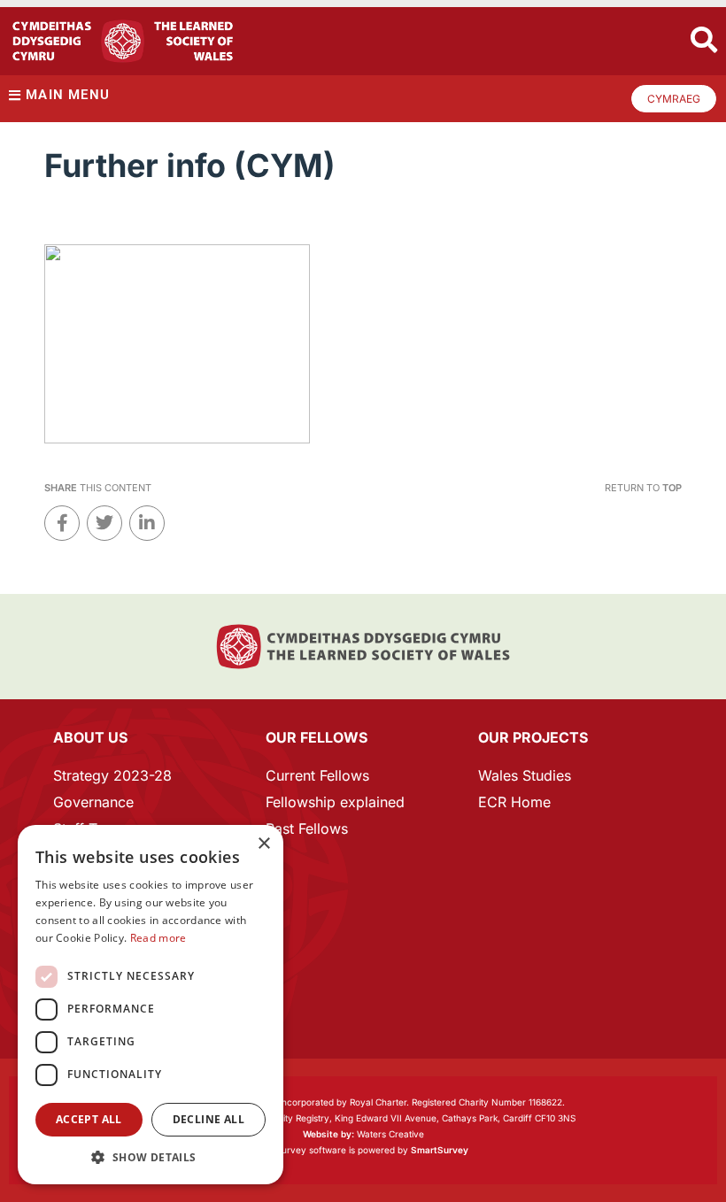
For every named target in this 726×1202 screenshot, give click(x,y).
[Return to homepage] (122, 41)
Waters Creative (363, 1134)
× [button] (263, 844)
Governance (93, 802)
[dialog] (150, 1004)
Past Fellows (307, 828)
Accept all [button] (89, 1119)
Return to (643, 488)
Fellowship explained (335, 802)
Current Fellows (317, 775)
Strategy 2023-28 (112, 775)
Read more (158, 937)
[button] (150, 1157)
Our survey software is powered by (363, 1149)
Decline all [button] (208, 1119)
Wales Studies (524, 775)
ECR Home (514, 802)
